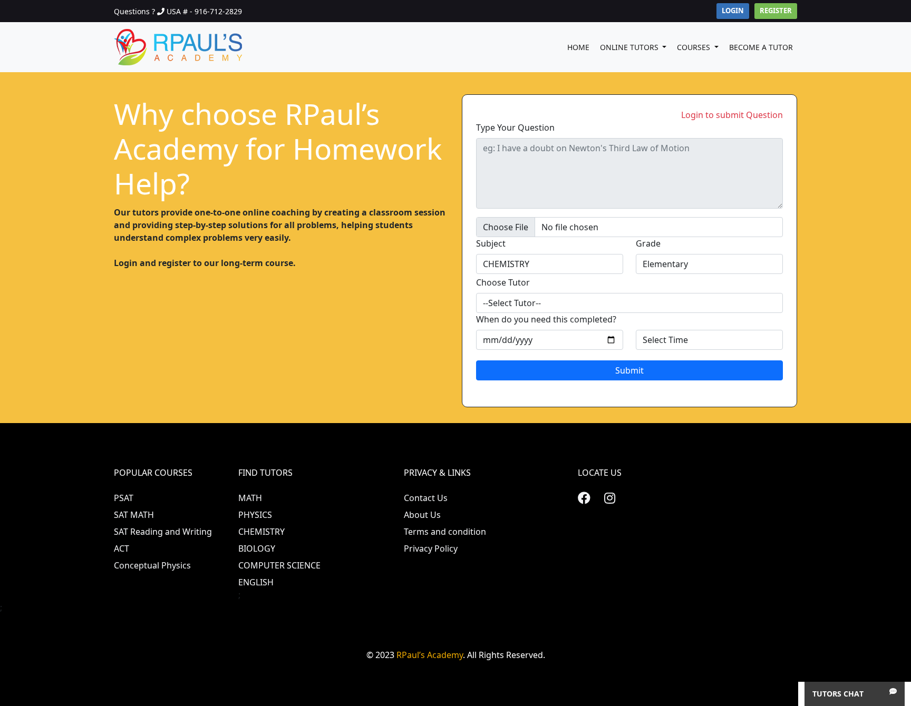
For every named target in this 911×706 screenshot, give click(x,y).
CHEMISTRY (261, 531)
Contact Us (426, 498)
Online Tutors (630, 47)
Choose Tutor (503, 282)
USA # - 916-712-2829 (204, 11)
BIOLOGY (256, 548)
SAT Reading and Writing (163, 531)
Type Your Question (515, 127)
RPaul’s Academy (429, 655)
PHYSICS (255, 515)
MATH (250, 498)
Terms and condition (445, 531)
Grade (648, 243)
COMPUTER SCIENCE (279, 565)
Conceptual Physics (152, 565)
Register (776, 10)
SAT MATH (134, 515)
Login (733, 10)
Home (578, 47)
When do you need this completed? (546, 319)
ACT (121, 548)
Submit (629, 370)
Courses (694, 47)
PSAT (123, 498)
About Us (422, 515)
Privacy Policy (431, 548)
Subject (491, 243)
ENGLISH (256, 582)
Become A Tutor (761, 47)
